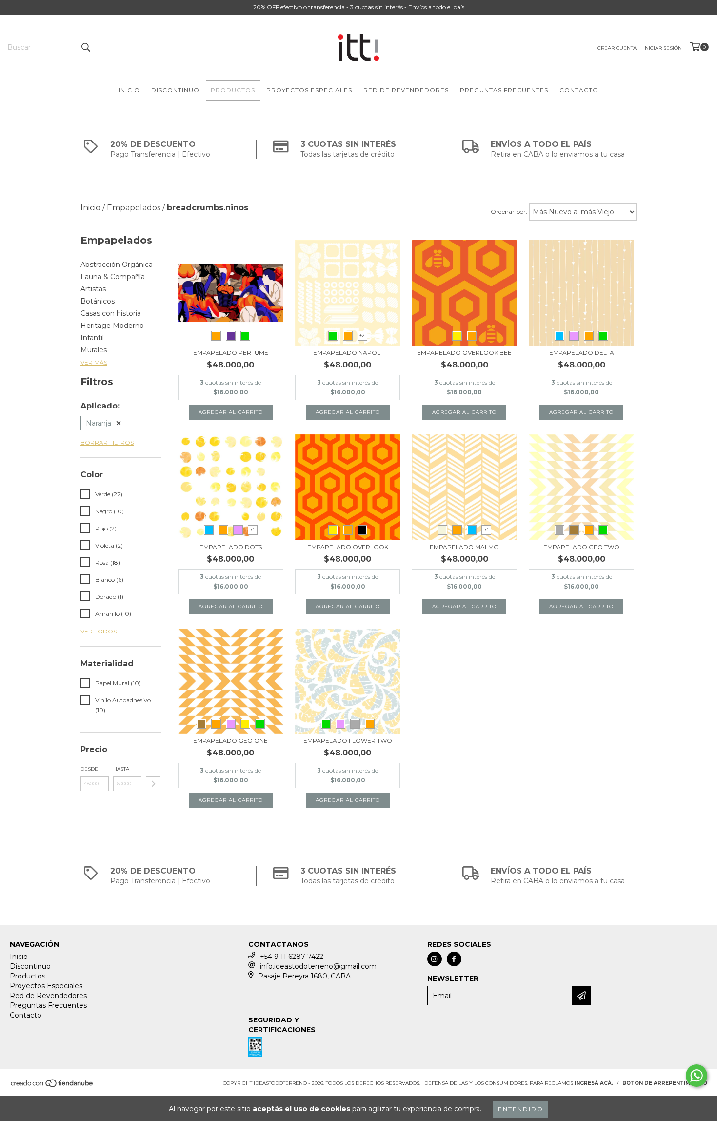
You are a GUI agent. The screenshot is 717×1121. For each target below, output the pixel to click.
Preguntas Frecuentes (504, 90)
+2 (362, 335)
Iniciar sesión (662, 48)
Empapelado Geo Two (581, 546)
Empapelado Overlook (347, 546)
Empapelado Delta (581, 352)
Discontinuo (175, 90)
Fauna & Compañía (112, 276)
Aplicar (153, 783)
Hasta (121, 769)
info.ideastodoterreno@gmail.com (318, 966)
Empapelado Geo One (230, 740)
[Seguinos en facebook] (454, 959)
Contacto (578, 90)
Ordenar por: (509, 211)
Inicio (129, 90)
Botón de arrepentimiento (664, 1083)
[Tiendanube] (52, 1086)
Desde (89, 769)
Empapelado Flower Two (347, 740)
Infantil (92, 337)
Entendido (520, 1109)
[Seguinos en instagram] (434, 959)
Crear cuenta (617, 48)
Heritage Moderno (112, 325)
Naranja (98, 423)
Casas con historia (110, 313)
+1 (252, 530)
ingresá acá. (594, 1083)
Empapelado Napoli (347, 352)
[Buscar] (85, 47)
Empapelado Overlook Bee (464, 352)
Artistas (93, 289)
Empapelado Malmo (464, 546)
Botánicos (97, 301)
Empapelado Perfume (230, 352)
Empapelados (133, 207)
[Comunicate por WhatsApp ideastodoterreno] (696, 1075)
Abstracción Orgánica (116, 264)
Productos (233, 90)
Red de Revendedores (406, 90)
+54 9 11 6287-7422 (291, 956)
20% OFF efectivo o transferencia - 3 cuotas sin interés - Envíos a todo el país (358, 7)
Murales (93, 350)
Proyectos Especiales (309, 90)
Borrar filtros (107, 442)
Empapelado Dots (230, 546)
